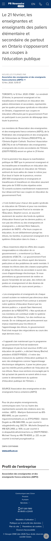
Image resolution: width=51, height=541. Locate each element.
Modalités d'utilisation (25, 519)
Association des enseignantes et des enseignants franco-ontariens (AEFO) (20, 475)
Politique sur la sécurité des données (25, 523)
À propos (25, 499)
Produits (25, 496)
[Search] (47, 4)
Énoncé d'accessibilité (25, 530)
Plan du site (14, 526)
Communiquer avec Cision (25, 493)
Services (24, 502)
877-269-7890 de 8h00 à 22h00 (25, 510)
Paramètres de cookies (32, 526)
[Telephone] (40, 4)
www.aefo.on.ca (10, 450)
